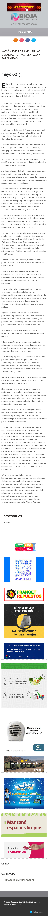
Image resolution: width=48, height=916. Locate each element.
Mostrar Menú (25, 32)
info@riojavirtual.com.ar (19, 880)
